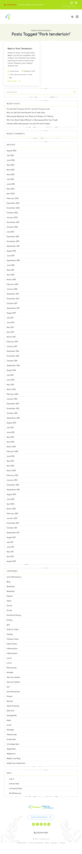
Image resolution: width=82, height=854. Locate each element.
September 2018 (13, 260)
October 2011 (12, 528)
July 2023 (10, 179)
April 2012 (10, 504)
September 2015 (13, 418)
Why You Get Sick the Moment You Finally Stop (26, 113)
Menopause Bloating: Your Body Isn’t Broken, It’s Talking (30, 116)
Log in (11, 779)
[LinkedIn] (48, 824)
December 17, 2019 (29, 71)
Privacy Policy (21, 843)
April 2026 (11, 170)
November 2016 (13, 356)
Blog (8, 582)
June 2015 (10, 432)
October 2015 (12, 413)
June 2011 (10, 547)
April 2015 (10, 442)
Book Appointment (69, 6)
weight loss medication (16, 763)
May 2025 (10, 174)
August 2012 (11, 494)
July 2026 (10, 155)
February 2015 (12, 451)
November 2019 (13, 241)
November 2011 (13, 523)
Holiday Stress (12, 639)
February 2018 (12, 284)
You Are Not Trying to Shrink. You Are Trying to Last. (28, 109)
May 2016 (10, 385)
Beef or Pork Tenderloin (20, 49)
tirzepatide (11, 739)
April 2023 (11, 194)
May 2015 (10, 437)
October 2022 (12, 213)
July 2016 (10, 375)
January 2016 (12, 399)
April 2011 (10, 556)
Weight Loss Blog (13, 758)
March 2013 (11, 471)
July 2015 (10, 428)
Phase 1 (10, 696)
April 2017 (10, 332)
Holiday (10, 634)
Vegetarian (11, 754)
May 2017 (10, 327)
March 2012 (11, 509)
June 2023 (11, 184)
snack (9, 725)
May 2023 (10, 189)
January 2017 (12, 346)
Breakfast (11, 587)
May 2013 (10, 461)
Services (54, 843)
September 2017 (13, 308)
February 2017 (12, 342)
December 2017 (13, 294)
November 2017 (13, 299)
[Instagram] (37, 824)
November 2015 (13, 408)
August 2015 (11, 423)
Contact (62, 843)
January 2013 (12, 480)
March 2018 (11, 280)
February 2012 (12, 513)
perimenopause (13, 692)
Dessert (10, 596)
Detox (9, 601)
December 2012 (13, 485)
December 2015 (13, 404)
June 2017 (10, 322)
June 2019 (10, 256)
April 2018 (10, 275)
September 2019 (13, 246)
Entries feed (14, 784)
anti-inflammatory (14, 577)
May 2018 (10, 270)
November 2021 (13, 222)
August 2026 (11, 151)
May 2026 (10, 165)
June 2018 (10, 265)
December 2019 (13, 237)
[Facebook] (33, 824)
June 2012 (10, 499)
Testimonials (12, 735)
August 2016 (11, 370)
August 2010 (11, 561)
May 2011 (10, 552)
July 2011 (10, 542)
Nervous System (13, 677)
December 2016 (13, 351)
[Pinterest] (41, 824)
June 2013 (10, 456)
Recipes (10, 701)
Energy (9, 620)
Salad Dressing (13, 706)
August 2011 (11, 537)
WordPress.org (15, 793)
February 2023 (13, 198)
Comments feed (15, 788)
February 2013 (12, 475)
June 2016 (10, 380)
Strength (10, 730)
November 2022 (13, 208)
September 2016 (13, 365)
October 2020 (12, 227)
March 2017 (11, 337)
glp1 (8, 625)
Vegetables (11, 749)
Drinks (9, 610)
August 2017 (11, 313)
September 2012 (13, 490)
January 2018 (12, 289)
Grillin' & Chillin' (13, 629)
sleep (9, 720)
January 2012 (12, 518)
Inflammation (12, 649)
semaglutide (12, 715)
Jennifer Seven (14, 71)
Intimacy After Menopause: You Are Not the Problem (28, 124)
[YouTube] (45, 824)
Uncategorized (13, 744)
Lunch (9, 658)
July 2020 (10, 232)
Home (33, 30)
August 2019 (11, 251)
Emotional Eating (14, 615)
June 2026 (11, 160)
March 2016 (11, 389)
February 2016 (12, 394)
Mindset (10, 672)
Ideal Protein (12, 644)
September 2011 (13, 533)
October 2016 (12, 361)
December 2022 (13, 203)
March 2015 (11, 447)
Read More (12, 81)
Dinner (9, 606)
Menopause (11, 668)
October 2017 (12, 303)
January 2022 (12, 217)
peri (8, 687)
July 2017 (10, 318)
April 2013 (10, 466)
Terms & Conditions (36, 843)
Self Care (10, 711)
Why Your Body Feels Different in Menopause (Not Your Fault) (32, 120)
